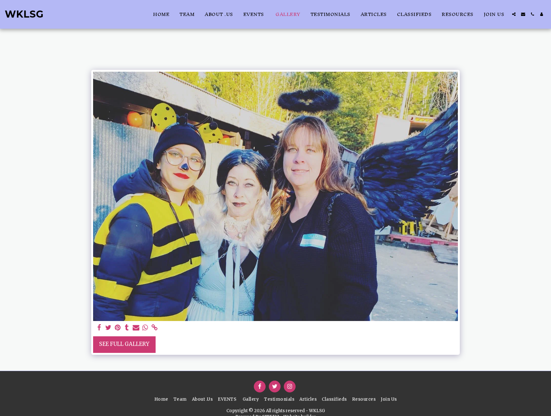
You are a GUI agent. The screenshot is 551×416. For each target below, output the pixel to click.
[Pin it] (117, 328)
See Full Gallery (124, 344)
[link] (154, 328)
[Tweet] (108, 328)
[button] (514, 14)
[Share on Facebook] (99, 328)
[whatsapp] (145, 328)
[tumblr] (126, 328)
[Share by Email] (136, 328)
